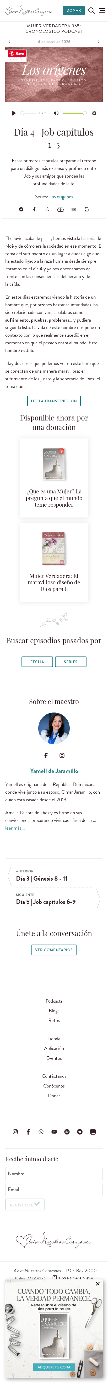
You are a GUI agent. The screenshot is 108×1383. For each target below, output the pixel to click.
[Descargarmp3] (60, 209)
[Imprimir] (86, 209)
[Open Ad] (54, 1328)
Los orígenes (61, 196)
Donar (74, 10)
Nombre (16, 1173)
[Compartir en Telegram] (21, 209)
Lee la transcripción (54, 401)
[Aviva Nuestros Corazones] (27, 10)
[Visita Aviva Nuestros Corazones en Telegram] (80, 1132)
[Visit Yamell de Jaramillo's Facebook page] (46, 755)
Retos (54, 1020)
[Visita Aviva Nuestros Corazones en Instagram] (15, 1132)
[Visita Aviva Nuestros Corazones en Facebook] (28, 1132)
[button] (102, 10)
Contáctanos (54, 1076)
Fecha (37, 662)
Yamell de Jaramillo (54, 771)
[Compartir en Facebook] (34, 209)
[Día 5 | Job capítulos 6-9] (98, 42)
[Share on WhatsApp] (47, 209)
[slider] (29, 113)
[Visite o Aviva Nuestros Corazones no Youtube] (54, 1132)
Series (70, 662)
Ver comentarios (54, 950)
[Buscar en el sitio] (91, 10)
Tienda (54, 1038)
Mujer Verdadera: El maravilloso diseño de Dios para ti (54, 583)
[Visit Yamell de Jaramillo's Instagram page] (62, 755)
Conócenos (54, 1086)
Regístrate (21, 1205)
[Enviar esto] (73, 209)
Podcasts (54, 1001)
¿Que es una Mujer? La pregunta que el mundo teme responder (54, 498)
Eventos (54, 1058)
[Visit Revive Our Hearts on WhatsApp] (41, 1132)
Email (13, 1189)
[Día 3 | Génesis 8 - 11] (10, 42)
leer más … (15, 828)
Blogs (54, 1010)
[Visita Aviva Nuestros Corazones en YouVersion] (93, 1132)
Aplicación (54, 1048)
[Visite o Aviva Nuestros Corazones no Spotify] (67, 1132)
